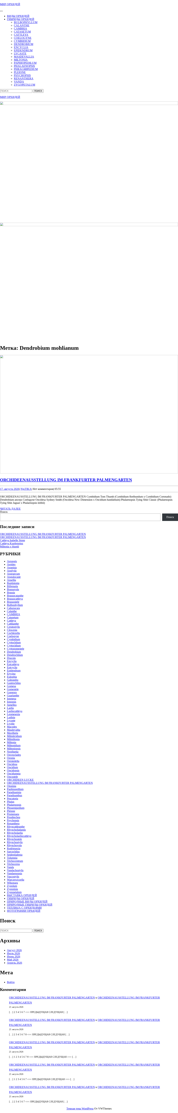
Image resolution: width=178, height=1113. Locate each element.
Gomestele (13, 689)
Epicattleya (13, 664)
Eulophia (12, 676)
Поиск (4, 511)
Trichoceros (13, 864)
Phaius (10, 801)
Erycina (11, 673)
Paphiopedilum (15, 789)
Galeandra (12, 679)
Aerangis (12, 561)
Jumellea (12, 704)
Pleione (11, 811)
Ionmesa (11, 698)
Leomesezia (13, 714)
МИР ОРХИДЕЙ (10, 4)
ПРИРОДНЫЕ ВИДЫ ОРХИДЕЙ (27, 901)
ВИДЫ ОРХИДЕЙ (18, 16)
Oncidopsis (13, 770)
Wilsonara (12, 882)
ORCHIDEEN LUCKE (20, 779)
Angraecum (13, 573)
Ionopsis (11, 701)
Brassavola (13, 589)
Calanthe (12, 611)
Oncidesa (12, 764)
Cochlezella (13, 633)
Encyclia (12, 661)
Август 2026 (14, 950)
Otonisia (11, 786)
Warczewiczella (15, 879)
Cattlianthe (13, 623)
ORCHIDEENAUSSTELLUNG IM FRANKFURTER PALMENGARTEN (66, 480)
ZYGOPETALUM (24, 84)
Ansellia (11, 580)
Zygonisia (12, 889)
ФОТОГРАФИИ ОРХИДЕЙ (23, 910)
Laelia (10, 708)
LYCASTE (20, 53)
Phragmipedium (15, 807)
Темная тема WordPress (80, 1108)
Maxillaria (12, 732)
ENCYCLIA (21, 47)
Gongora (12, 692)
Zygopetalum (14, 892)
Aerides (11, 564)
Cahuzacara (13, 608)
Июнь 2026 (13, 956)
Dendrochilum (15, 654)
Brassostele (13, 601)
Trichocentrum (15, 860)
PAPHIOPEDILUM (25, 62)
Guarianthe (13, 695)
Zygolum (12, 885)
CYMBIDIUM (22, 41)
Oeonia (11, 757)
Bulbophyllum (15, 604)
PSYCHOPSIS (22, 75)
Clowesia (12, 629)
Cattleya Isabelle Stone (12, 540)
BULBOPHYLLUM (25, 22)
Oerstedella (13, 761)
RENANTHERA (23, 78)
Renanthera (13, 823)
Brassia (11, 592)
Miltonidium (14, 745)
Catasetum (12, 617)
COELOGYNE (22, 37)
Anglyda (12, 570)
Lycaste (11, 720)
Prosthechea (13, 817)
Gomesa (11, 686)
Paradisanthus (14, 795)
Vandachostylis (15, 870)
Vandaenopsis (14, 873)
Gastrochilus (14, 683)
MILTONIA (21, 59)
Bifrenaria (12, 586)
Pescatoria (12, 798)
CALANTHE (21, 25)
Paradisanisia (14, 792)
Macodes (12, 726)
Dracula (11, 658)
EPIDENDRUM (23, 50)
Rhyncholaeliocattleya (19, 835)
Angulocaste (14, 576)
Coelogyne (13, 636)
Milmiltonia (13, 739)
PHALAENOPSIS (24, 66)
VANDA (19, 81)
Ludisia (11, 717)
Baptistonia (13, 583)
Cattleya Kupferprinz (11, 543)
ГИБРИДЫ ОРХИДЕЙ (20, 19)
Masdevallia (13, 729)
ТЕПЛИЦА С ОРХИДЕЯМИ (24, 907)
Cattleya (11, 620)
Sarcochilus (13, 851)
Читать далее (10, 508)
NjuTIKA (26, 488)
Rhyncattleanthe (16, 826)
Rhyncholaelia (15, 832)
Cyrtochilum (14, 642)
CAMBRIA (20, 28)
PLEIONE (20, 72)
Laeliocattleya (14, 711)
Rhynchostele (14, 839)
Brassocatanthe (15, 595)
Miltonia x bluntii (9, 546)
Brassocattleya (15, 598)
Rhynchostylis (15, 842)
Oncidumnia (14, 773)
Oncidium (12, 767)
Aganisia (12, 567)
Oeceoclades (14, 754)
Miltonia (11, 742)
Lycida (10, 723)
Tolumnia (12, 857)
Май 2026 (12, 959)
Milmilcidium (14, 736)
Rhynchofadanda (16, 829)
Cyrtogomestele (15, 648)
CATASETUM (22, 31)
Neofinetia (12, 751)
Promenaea (13, 814)
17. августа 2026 (9, 488)
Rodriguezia (13, 848)
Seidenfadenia (14, 854)
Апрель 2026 (14, 962)
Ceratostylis (13, 626)
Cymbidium (13, 639)
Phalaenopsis (14, 804)
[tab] (1, 11)
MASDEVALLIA (24, 56)
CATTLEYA (21, 34)
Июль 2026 (13, 953)
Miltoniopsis (14, 748)
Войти (11, 982)
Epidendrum (14, 670)
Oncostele (12, 776)
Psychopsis (13, 820)
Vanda (10, 867)
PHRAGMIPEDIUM (26, 69)
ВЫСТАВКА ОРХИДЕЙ (22, 895)
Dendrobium (14, 651)
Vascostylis (13, 876)
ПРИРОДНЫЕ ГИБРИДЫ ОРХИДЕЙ (29, 904)
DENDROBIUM (23, 44)
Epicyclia (12, 667)
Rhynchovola (14, 845)
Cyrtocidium (14, 645)
